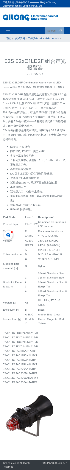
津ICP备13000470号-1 (55, 463)
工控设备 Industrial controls (43, 38)
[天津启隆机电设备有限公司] (32, 17)
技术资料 (20, 38)
